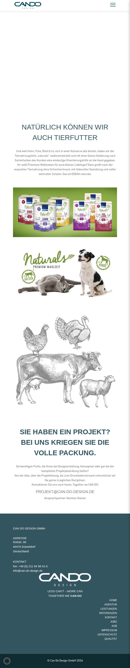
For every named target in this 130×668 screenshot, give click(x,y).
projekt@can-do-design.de (65, 492)
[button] (7, 661)
